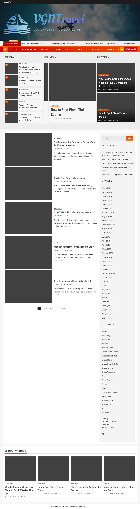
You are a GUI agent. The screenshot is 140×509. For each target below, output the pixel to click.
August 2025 (107, 217)
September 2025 (108, 212)
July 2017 (106, 282)
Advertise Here (108, 428)
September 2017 (108, 273)
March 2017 (106, 298)
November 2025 (108, 204)
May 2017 (106, 290)
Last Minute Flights (109, 392)
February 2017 (107, 302)
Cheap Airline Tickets (62, 49)
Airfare (104, 332)
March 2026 (106, 188)
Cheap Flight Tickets (110, 356)
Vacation (44, 49)
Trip (103, 409)
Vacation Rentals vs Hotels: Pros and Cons (28, 106)
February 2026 (107, 192)
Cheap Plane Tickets (110, 364)
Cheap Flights (107, 360)
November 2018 (108, 221)
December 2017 (108, 261)
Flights (104, 384)
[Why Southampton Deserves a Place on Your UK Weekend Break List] (11, 68)
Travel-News (23, 64)
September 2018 (108, 225)
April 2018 (106, 245)
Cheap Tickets (107, 368)
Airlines (110, 49)
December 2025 (108, 200)
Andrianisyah (62, 118)
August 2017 (107, 277)
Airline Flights (107, 336)
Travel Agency (107, 400)
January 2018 (107, 257)
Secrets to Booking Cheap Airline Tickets (29, 118)
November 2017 (108, 265)
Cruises (13, 49)
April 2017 (106, 294)
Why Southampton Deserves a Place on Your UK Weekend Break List (29, 69)
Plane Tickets (82, 49)
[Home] (5, 49)
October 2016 (107, 318)
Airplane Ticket (107, 348)
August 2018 (107, 229)
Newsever (73, 506)
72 (58, 308)
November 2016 (108, 314)
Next (63, 308)
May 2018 (106, 241)
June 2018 (106, 237)
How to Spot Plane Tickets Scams (56, 43)
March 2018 (106, 249)
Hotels (104, 388)
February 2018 (107, 253)
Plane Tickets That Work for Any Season (92, 43)
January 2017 (107, 306)
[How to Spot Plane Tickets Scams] (11, 80)
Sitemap (105, 419)
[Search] (118, 49)
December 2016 (108, 310)
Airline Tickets (107, 340)
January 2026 (107, 196)
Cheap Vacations (29, 49)
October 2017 (107, 269)
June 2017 (106, 286)
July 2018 (106, 233)
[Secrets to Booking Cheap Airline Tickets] (11, 117)
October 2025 (107, 208)
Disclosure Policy (109, 422)
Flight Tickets (107, 380)
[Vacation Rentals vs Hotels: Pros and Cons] (11, 105)
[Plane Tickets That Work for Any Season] (11, 93)
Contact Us (97, 49)
